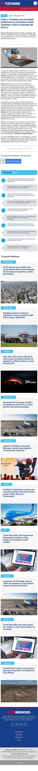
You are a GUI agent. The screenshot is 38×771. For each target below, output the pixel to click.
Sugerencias (19, 732)
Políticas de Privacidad (17, 752)
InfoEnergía (7, 663)
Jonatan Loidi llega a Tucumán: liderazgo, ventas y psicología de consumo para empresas (20, 209)
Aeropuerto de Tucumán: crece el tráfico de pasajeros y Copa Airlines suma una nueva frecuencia (21, 232)
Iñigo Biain (25, 754)
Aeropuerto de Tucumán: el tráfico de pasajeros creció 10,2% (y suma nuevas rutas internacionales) (21, 202)
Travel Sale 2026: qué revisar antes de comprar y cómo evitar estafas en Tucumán (21, 239)
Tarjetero (19, 734)
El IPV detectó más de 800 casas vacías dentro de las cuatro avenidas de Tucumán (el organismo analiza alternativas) (21, 180)
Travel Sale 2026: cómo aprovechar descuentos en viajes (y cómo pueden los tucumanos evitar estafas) (21, 224)
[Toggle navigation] (35, 8)
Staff (19, 740)
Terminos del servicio (22, 757)
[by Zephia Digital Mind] (19, 762)
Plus (4, 16)
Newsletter (19, 737)
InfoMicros (7, 576)
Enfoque (6, 484)
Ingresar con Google (12, 161)
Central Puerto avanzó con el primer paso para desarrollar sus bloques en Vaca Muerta (19, 247)
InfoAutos (7, 351)
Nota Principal (8, 262)
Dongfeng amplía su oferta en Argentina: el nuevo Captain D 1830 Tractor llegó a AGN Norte (20, 187)
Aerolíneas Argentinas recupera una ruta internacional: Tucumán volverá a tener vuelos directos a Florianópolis (21, 218)
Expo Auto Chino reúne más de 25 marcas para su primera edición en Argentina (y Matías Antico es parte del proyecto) (21, 195)
